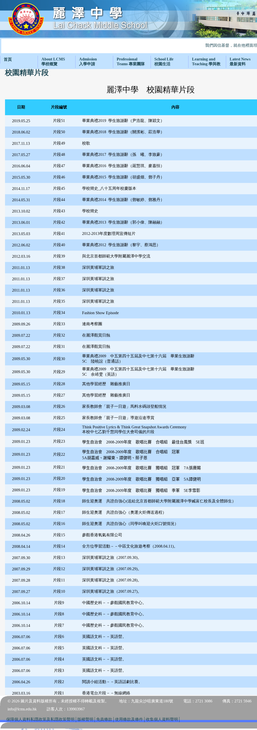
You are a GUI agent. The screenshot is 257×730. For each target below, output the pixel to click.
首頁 (8, 59)
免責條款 (104, 719)
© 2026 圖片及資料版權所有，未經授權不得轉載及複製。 (58, 701)
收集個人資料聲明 (162, 719)
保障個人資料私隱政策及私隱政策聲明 (40, 719)
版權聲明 (85, 719)
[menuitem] (19, 59)
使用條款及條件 (129, 719)
